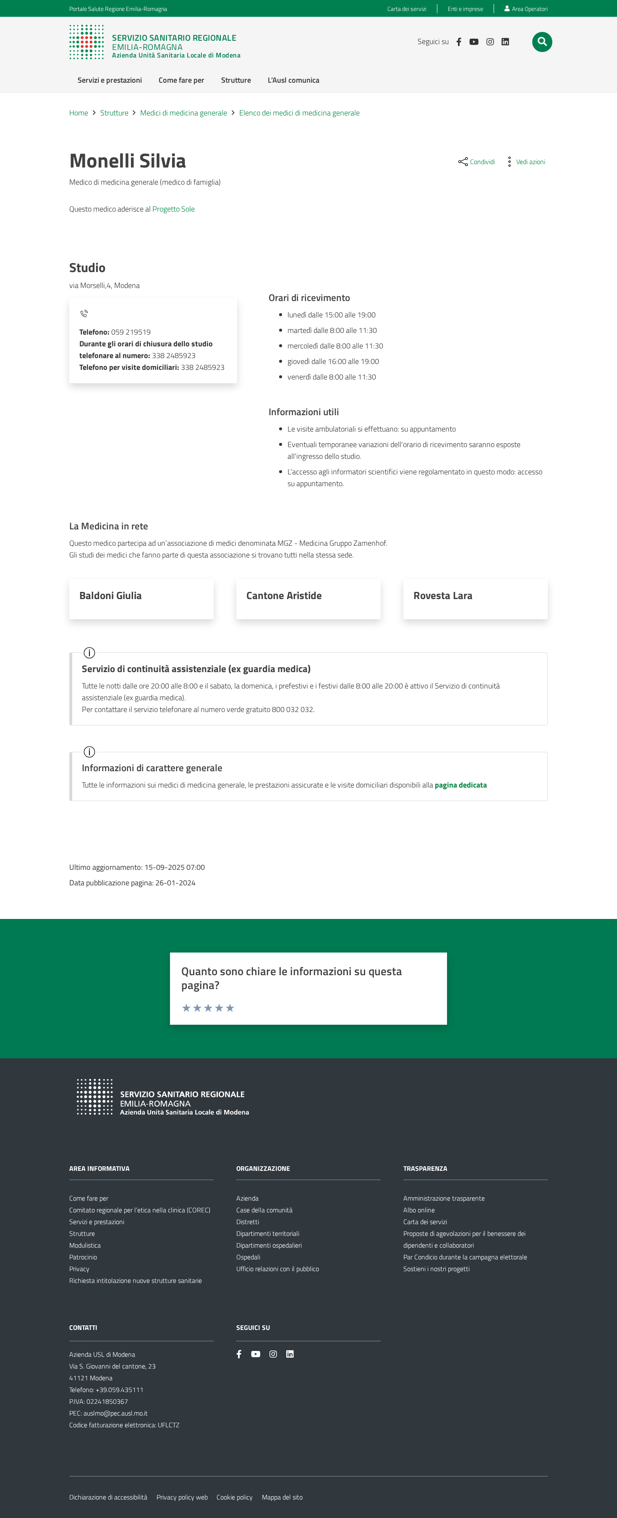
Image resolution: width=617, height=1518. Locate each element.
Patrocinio (83, 1257)
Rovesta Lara (443, 595)
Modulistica (85, 1245)
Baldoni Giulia (110, 595)
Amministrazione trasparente (444, 1198)
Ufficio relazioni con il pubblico (277, 1269)
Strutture (82, 1233)
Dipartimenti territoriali (267, 1233)
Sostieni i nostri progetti (436, 1269)
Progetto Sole (173, 209)
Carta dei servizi (425, 1222)
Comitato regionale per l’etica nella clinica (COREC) (139, 1210)
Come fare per (88, 1198)
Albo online (419, 1210)
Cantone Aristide (284, 595)
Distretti (247, 1222)
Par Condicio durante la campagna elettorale (465, 1257)
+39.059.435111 (119, 1390)
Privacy (79, 1269)
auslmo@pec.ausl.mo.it (116, 1413)
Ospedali (248, 1257)
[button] (542, 41)
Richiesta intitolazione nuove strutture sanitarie (135, 1280)
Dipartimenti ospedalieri (269, 1245)
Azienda (247, 1198)
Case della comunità (264, 1210)
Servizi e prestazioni (96, 1222)
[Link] (159, 42)
